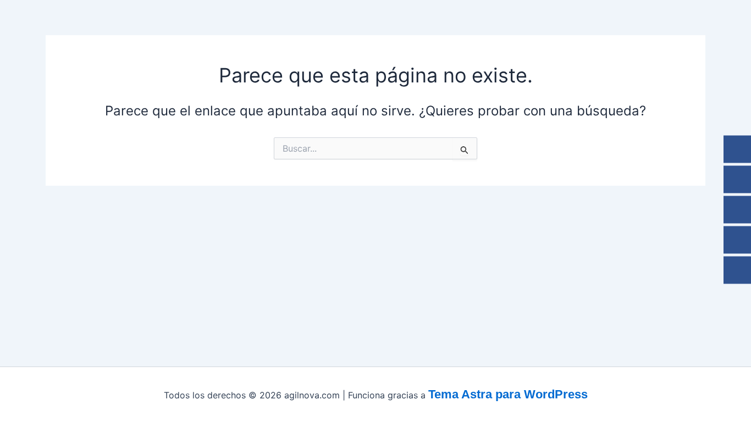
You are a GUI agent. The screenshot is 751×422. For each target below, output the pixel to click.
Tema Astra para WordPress (508, 394)
